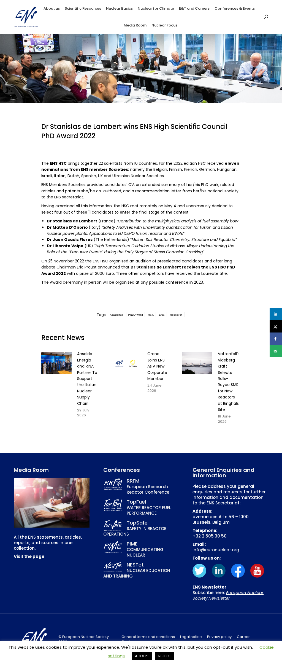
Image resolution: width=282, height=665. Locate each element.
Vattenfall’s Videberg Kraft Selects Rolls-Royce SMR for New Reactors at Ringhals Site (229, 381)
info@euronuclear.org (215, 550)
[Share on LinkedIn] (276, 314)
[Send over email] (276, 351)
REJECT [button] (164, 656)
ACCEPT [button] (142, 656)
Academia (116, 314)
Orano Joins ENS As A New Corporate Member (157, 366)
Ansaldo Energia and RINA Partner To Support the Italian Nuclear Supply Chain (87, 378)
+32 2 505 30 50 (209, 536)
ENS (162, 314)
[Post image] (56, 363)
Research (176, 314)
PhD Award (135, 314)
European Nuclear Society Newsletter (228, 595)
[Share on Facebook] (276, 338)
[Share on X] (276, 326)
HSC (151, 314)
